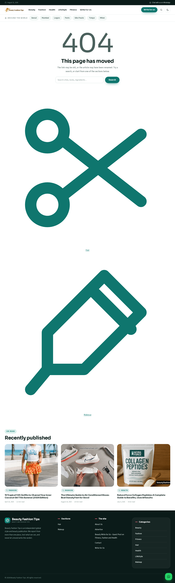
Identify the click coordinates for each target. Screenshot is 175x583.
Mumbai (45, 18)
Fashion (42, 10)
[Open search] (161, 9)
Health (52, 10)
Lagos (57, 18)
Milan (102, 18)
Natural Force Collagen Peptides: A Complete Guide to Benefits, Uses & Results (141, 496)
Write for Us (85, 10)
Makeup (61, 529)
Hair (59, 524)
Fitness (73, 10)
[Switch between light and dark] (167, 9)
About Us (98, 524)
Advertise (99, 529)
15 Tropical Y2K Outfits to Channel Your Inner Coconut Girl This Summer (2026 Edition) (28, 496)
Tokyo (92, 18)
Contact (98, 543)
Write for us (149, 10)
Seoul (34, 18)
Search (112, 80)
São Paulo (79, 18)
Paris (67, 18)
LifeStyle (62, 10)
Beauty (32, 10)
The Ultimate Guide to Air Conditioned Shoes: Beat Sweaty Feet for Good (85, 496)
